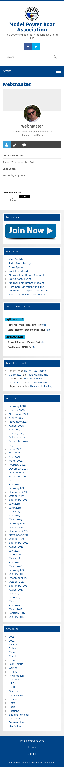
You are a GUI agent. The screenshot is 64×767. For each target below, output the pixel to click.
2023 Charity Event (20, 279)
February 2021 (17, 488)
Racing (13, 699)
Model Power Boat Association (32, 27)
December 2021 (18, 468)
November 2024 (18, 414)
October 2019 (17, 495)
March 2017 (15, 609)
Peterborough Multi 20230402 (26, 286)
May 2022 (14, 453)
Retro (12, 703)
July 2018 (14, 550)
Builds (12, 648)
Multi (12, 687)
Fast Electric (16, 663)
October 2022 (17, 437)
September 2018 (18, 542)
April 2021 (14, 484)
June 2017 (15, 597)
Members (14, 679)
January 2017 (16, 616)
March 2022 (16, 460)
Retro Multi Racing (20, 263)
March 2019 (15, 519)
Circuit (12, 652)
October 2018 (17, 538)
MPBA (12, 683)
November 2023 (18, 421)
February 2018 (17, 570)
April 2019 (14, 515)
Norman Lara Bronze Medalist (26, 275)
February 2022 (17, 464)
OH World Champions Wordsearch (29, 290)
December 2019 (18, 492)
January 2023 (16, 433)
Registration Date (13, 155)
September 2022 (19, 441)
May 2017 (14, 601)
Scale (12, 706)
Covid (12, 656)
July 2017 (14, 593)
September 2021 (18, 476)
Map (44, 325)
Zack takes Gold (18, 271)
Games (13, 667)
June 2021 (15, 480)
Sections (14, 710)
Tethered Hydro (18, 722)
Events (13, 660)
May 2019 (14, 511)
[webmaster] (32, 113)
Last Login (9, 168)
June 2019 (15, 507)
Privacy (32, 747)
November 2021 (18, 472)
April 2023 (14, 429)
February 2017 (17, 612)
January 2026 (17, 410)
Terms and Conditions (32, 741)
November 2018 (18, 534)
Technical (14, 718)
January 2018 (16, 573)
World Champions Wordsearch (27, 294)
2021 (11, 636)
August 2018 (16, 546)
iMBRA (13, 671)
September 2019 (18, 499)
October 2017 (16, 581)
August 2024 (16, 418)
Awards (13, 644)
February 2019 (17, 523)
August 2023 (16, 425)
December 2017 (18, 577)
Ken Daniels (16, 259)
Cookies (32, 754)
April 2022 (14, 457)
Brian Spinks (16, 267)
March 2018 (15, 566)
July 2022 (14, 445)
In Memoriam (17, 675)
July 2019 (14, 503)
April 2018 (14, 562)
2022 (12, 640)
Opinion (13, 691)
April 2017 (14, 605)
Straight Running (19, 714)
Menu (7, 71)
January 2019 (16, 527)
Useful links (16, 726)
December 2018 (18, 531)
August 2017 (16, 589)
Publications (16, 695)
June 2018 (15, 554)
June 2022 (15, 449)
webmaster (32, 126)
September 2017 (18, 585)
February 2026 (17, 406)
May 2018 (14, 558)
